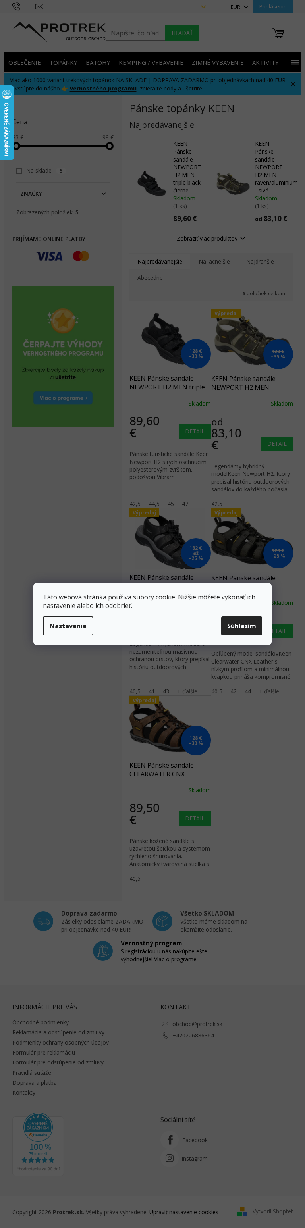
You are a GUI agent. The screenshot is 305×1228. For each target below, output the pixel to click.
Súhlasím (241, 626)
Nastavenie (68, 626)
